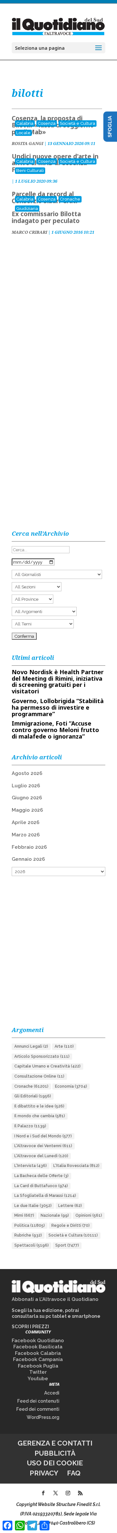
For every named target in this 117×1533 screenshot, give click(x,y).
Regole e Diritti (70, 1225)
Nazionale (55, 1215)
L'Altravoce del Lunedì (41, 1156)
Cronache (70, 199)
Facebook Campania (38, 1359)
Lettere (70, 1205)
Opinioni (88, 1215)
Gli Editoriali (32, 1096)
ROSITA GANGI (27, 143)
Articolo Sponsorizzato (42, 1056)
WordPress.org (43, 1417)
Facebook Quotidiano (38, 1340)
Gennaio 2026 (28, 859)
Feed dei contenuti (38, 1401)
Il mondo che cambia (39, 1116)
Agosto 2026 (27, 773)
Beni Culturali (30, 170)
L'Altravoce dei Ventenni (43, 1146)
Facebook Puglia (38, 1366)
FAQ (74, 1473)
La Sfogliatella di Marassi (45, 1195)
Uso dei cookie (55, 1463)
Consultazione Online (39, 1076)
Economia (71, 1086)
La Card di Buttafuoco (41, 1186)
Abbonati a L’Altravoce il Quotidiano (55, 1299)
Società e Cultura (77, 123)
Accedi (51, 1392)
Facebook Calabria (38, 1353)
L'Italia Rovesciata (76, 1165)
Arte (64, 1046)
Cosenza (47, 123)
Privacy (44, 1473)
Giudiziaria (27, 208)
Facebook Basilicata (37, 1347)
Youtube (38, 1379)
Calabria (24, 123)
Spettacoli (31, 1245)
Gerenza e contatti (55, 1443)
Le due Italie (33, 1205)
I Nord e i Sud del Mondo (43, 1136)
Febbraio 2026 (29, 847)
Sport (67, 1245)
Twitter (38, 1372)
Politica (29, 1225)
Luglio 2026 (26, 786)
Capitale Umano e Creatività (47, 1066)
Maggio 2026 (27, 810)
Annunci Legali (31, 1046)
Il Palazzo (30, 1126)
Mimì (24, 1215)
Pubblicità (54, 1453)
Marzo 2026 (26, 835)
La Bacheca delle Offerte (41, 1175)
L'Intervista (30, 1165)
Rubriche (28, 1235)
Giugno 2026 (27, 798)
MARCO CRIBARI (29, 232)
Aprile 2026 (25, 822)
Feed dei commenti (37, 1409)
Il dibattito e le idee (39, 1106)
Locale (23, 132)
